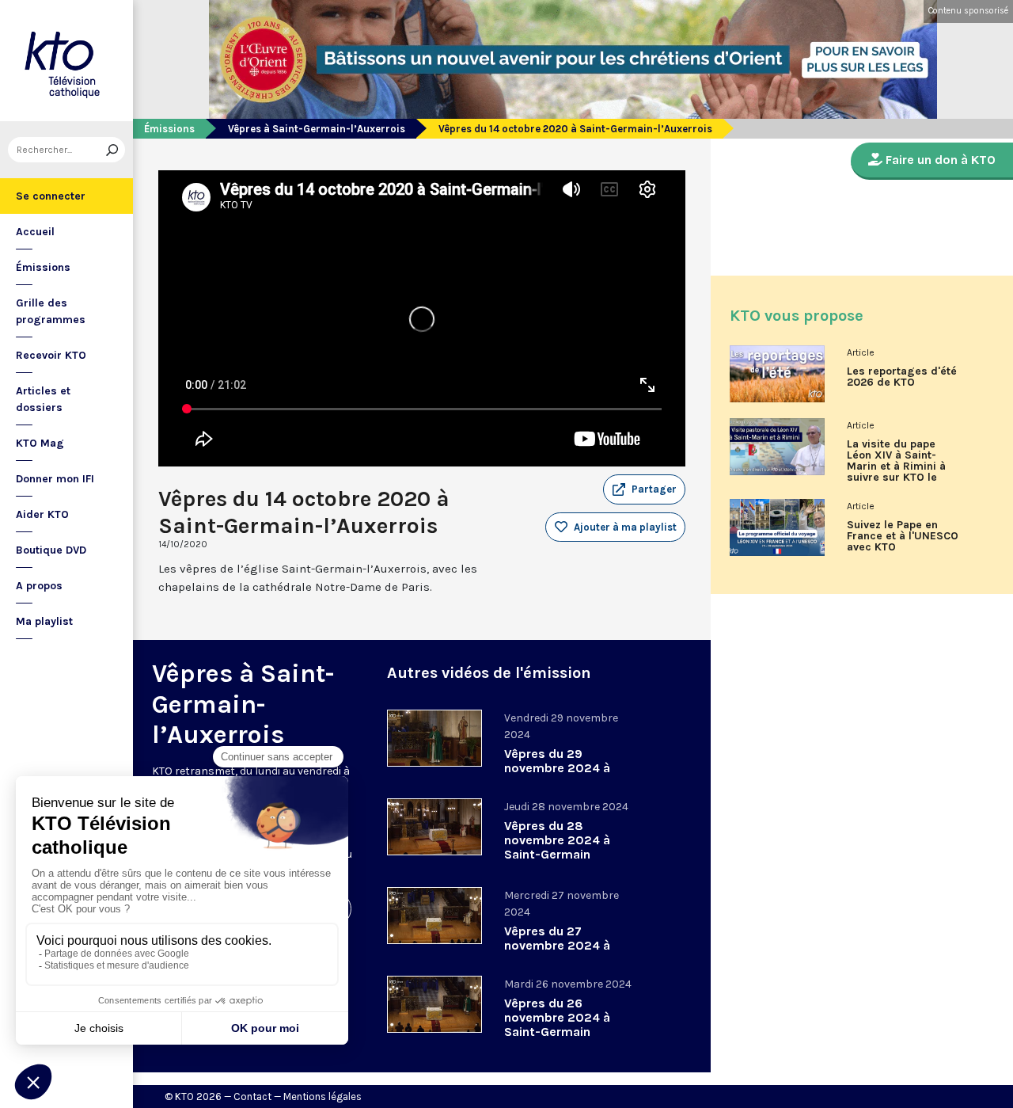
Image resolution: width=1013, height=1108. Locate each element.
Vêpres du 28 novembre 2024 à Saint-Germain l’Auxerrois (557, 847)
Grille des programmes (50, 311)
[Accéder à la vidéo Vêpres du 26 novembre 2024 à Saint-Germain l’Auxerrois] (434, 1004)
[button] (644, 489)
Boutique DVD (51, 550)
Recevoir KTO (51, 355)
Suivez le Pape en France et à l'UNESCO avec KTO (902, 536)
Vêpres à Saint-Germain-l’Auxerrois (316, 129)
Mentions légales (322, 1096)
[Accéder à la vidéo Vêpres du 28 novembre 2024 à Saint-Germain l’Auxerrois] (434, 826)
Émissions (43, 267)
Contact (252, 1096)
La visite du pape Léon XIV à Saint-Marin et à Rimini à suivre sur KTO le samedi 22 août (896, 466)
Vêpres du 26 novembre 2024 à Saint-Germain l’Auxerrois (557, 1024)
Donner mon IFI (55, 478)
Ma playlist (44, 621)
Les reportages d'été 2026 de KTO (902, 377)
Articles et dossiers (43, 399)
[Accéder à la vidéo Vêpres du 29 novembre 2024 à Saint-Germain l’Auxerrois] (434, 738)
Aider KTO (42, 514)
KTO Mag (40, 443)
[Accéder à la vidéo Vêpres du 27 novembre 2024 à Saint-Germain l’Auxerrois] (434, 915)
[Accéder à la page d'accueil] (66, 60)
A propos (39, 585)
